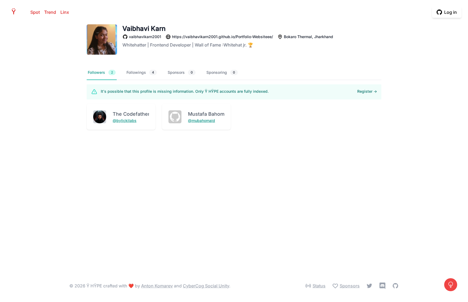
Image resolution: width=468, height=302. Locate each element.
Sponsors (180, 72)
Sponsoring (220, 72)
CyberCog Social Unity (206, 285)
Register (367, 91)
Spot (35, 12)
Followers (100, 72)
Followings (140, 72)
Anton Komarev (157, 285)
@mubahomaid (201, 120)
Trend (50, 12)
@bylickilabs (124, 120)
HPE (15, 12)
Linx (64, 12)
